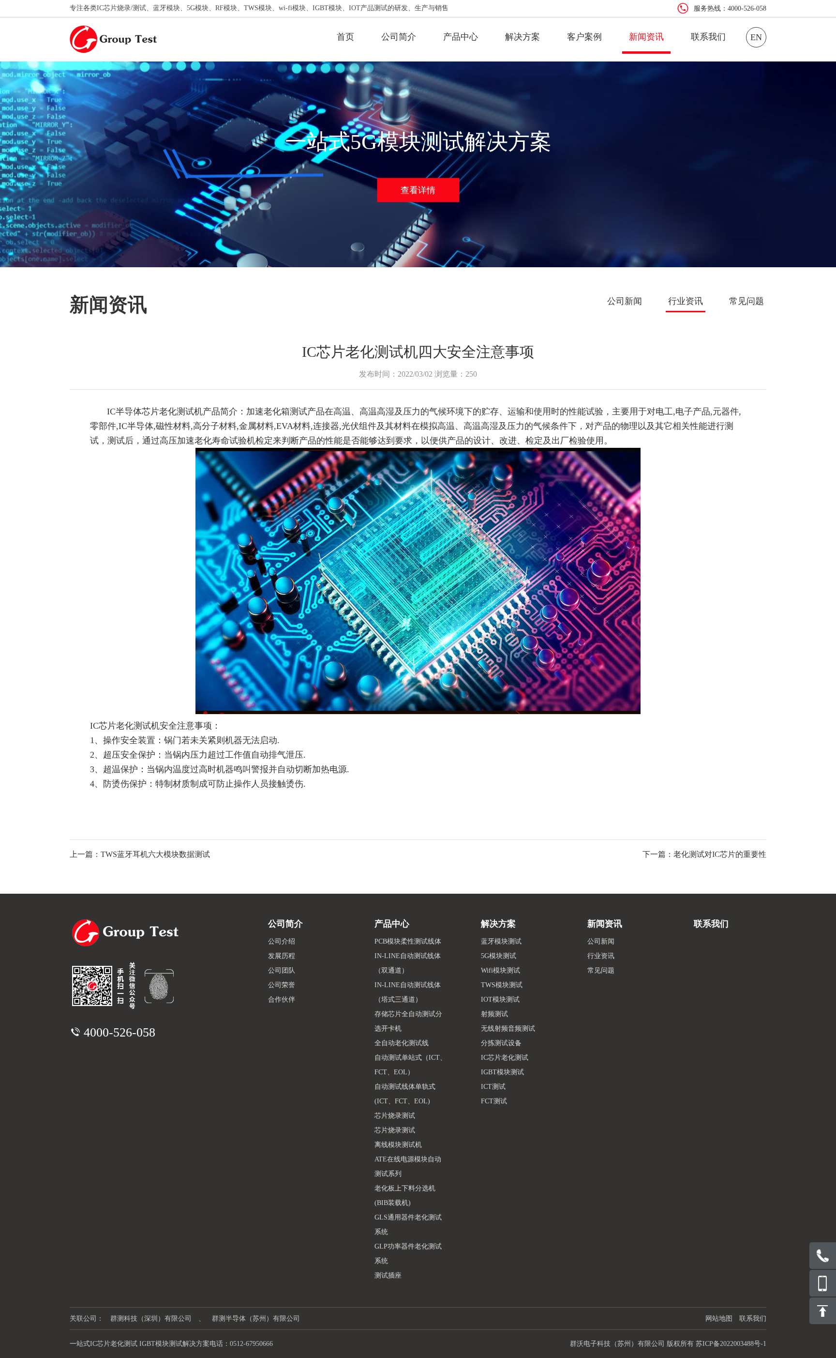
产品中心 (460, 37)
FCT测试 (494, 1101)
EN (756, 37)
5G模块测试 (498, 956)
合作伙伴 (281, 999)
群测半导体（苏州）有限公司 (256, 1318)
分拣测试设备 (501, 1043)
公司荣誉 (281, 985)
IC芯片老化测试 (504, 1057)
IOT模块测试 (500, 999)
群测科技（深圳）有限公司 (151, 1318)
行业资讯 (685, 301)
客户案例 (584, 37)
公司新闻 (624, 301)
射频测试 (494, 1014)
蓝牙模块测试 (501, 941)
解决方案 (522, 37)
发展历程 (281, 956)
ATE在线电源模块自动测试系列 (407, 1166)
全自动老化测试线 (401, 1043)
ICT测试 (493, 1086)
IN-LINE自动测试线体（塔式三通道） (407, 992)
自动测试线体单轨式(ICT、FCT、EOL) (404, 1094)
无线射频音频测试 (508, 1028)
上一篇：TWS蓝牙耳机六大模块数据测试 (140, 854)
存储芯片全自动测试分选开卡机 (408, 1021)
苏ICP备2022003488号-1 (731, 1343)
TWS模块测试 (501, 985)
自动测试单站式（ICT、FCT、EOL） (410, 1065)
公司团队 (281, 970)
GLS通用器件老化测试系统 (408, 1225)
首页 (345, 37)
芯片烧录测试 (394, 1115)
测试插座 (388, 1275)
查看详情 (418, 190)
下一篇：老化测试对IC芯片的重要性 (704, 854)
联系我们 (708, 37)
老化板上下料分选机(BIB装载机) (404, 1195)
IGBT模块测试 (502, 1072)
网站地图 (718, 1318)
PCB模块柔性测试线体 (407, 941)
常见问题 (746, 301)
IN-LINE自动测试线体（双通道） (407, 963)
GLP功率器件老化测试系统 (408, 1254)
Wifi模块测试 (500, 970)
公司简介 (398, 37)
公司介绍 (281, 941)
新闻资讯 (646, 37)
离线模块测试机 (398, 1144)
